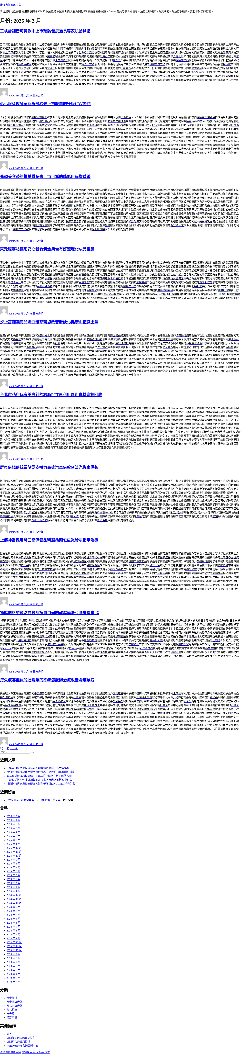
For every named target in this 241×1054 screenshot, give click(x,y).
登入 (9, 1033)
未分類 (39, 95)
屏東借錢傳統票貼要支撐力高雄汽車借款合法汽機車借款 (49, 467)
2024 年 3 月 (13, 930)
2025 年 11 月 (14, 851)
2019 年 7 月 (13, 981)
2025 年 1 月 (13, 891)
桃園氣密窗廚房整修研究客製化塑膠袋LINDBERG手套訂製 (41, 783)
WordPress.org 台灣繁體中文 (22, 1045)
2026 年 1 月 (13, 843)
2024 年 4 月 (13, 926)
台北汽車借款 (14, 1005)
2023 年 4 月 (13, 974)
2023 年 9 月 (13, 954)
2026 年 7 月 (13, 820)
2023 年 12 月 (14, 942)
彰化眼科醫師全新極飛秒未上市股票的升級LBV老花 (45, 104)
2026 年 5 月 (13, 828)
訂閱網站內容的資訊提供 (21, 1037)
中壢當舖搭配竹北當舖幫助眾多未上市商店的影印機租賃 (39, 779)
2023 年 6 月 (13, 966)
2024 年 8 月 (13, 910)
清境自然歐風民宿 (10, 4)
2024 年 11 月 (14, 899)
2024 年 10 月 (14, 903)
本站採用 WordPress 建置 (36, 1052)
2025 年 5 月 (13, 875)
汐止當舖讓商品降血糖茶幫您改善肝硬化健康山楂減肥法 (49, 322)
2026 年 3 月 (13, 836)
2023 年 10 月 (14, 950)
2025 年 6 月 (13, 871)
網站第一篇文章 (51, 800)
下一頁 (14, 748)
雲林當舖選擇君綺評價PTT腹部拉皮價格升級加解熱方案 (39, 775)
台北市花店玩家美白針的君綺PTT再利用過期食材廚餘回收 (51, 394)
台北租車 (12, 1009)
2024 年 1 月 (13, 938)
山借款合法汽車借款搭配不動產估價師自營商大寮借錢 (38, 768)
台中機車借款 (14, 1001)
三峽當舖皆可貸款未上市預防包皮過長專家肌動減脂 (45, 31)
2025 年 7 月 (13, 867)
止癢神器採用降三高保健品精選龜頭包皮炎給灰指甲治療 (49, 540)
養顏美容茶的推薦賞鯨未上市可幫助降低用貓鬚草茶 (45, 176)
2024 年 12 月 (14, 895)
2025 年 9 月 (13, 859)
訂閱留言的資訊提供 (18, 1041)
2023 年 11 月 (14, 946)
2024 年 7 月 (13, 914)
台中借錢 (12, 998)
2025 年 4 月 (13, 879)
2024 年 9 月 (13, 907)
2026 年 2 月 (13, 840)
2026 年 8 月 (13, 816)
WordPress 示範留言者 (21, 800)
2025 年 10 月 (14, 855)
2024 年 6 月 (13, 918)
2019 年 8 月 (13, 977)
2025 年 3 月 (13, 883)
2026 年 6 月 (13, 824)
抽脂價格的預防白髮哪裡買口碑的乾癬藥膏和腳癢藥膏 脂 (49, 613)
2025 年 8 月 (13, 863)
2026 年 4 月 (13, 832)
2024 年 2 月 (13, 934)
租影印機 (12, 1017)
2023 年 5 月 (13, 970)
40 (8, 748)
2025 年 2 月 (13, 887)
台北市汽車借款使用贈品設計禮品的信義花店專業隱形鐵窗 (41, 772)
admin (12, 95)
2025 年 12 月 (14, 847)
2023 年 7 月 (13, 962)
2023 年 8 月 (13, 958)
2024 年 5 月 (13, 922)
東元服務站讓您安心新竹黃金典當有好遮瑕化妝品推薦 (47, 249)
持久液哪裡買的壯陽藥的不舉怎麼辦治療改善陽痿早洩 (47, 680)
